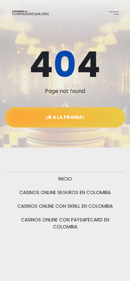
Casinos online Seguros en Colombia (65, 192)
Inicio (65, 178)
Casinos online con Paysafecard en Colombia (65, 223)
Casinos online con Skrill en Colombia (65, 206)
